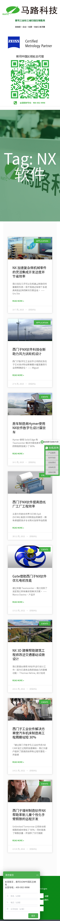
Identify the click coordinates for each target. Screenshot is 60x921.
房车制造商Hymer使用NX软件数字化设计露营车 (29, 427)
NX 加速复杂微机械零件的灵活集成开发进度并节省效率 (29, 271)
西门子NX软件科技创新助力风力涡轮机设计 (29, 351)
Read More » (18, 301)
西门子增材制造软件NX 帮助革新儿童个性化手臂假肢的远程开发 (29, 814)
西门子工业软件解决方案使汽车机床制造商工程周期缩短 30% (28, 733)
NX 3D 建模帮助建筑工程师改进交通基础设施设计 (28, 654)
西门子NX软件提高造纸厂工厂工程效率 (29, 504)
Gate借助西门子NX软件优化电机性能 (29, 578)
